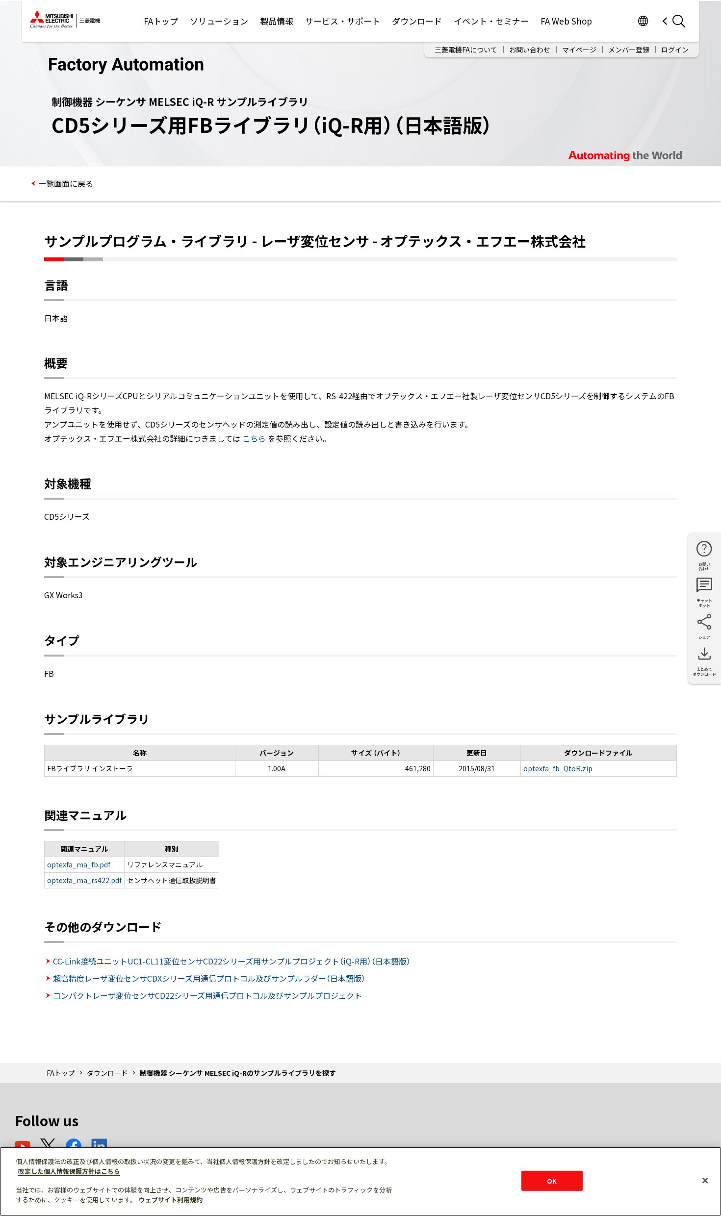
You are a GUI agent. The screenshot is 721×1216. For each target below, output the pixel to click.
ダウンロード (417, 21)
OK (552, 1180)
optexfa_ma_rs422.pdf (84, 880)
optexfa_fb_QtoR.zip (557, 768)
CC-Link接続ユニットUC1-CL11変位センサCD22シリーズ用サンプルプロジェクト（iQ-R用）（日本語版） (232, 961)
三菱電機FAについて (466, 49)
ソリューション (219, 21)
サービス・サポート (342, 21)
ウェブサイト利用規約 (171, 1199)
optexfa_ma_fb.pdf (78, 864)
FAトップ (161, 21)
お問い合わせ (529, 49)
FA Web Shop (566, 21)
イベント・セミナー (491, 21)
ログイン (675, 49)
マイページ (579, 49)
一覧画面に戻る (65, 183)
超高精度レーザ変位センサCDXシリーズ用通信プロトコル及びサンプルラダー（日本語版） (209, 978)
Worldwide (643, 21)
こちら (254, 438)
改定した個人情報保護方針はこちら (69, 1171)
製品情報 (276, 21)
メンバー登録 (628, 49)
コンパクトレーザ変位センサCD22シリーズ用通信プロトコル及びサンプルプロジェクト (207, 995)
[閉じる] (705, 1180)
